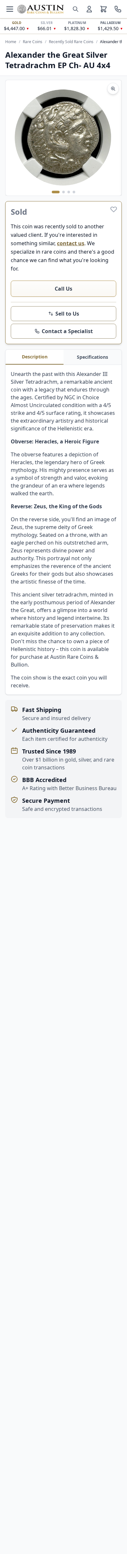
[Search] (75, 9)
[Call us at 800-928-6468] (118, 9)
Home (10, 41)
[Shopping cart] (103, 9)
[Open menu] (9, 9)
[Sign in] (89, 9)
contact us (70, 243)
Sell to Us (67, 313)
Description (35, 357)
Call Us (63, 288)
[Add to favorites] (114, 209)
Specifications (92, 357)
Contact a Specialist (67, 331)
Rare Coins (32, 41)
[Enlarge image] (113, 88)
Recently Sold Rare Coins (71, 41)
